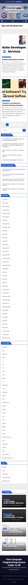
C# (3, 364)
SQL (3, 440)
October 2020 (5, 303)
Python (4, 423)
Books (3, 357)
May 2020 (4, 320)
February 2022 (5, 248)
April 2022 (4, 241)
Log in (3, 470)
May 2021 (4, 279)
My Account (15, 579)
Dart (3, 374)
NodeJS (4, 409)
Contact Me (9, 579)
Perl (3, 416)
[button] (23, 21)
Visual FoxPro (5, 454)
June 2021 (4, 275)
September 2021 (6, 265)
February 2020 (5, 331)
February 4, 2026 (8, 548)
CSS (3, 371)
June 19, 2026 (7, 505)
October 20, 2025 (7, 62)
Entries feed (5, 474)
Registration (14, 581)
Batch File (4, 354)
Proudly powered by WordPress (7, 575)
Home (5, 579)
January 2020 (5, 334)
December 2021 (6, 254)
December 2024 (6, 227)
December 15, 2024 (7, 107)
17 (17, 124)
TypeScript (4, 444)
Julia (3, 399)
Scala (3, 433)
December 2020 (6, 296)
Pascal (4, 412)
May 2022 (4, 237)
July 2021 (4, 272)
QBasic (4, 426)
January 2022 (5, 251)
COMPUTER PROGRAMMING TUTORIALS (12, 160)
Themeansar (24, 575)
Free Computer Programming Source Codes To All (14, 9)
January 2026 (5, 210)
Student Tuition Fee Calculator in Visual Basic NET (12, 531)
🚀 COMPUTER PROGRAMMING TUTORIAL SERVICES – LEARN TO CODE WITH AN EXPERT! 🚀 (13, 145)
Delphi (3, 378)
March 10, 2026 (8, 534)
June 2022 (4, 234)
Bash (3, 350)
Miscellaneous (5, 402)
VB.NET (4, 447)
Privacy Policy (21, 579)
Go (3, 381)
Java (3, 388)
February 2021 (5, 289)
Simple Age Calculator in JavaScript (14, 180)
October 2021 (5, 261)
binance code (5, 174)
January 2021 (5, 293)
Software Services (6, 100)
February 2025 (5, 223)
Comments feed (6, 477)
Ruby (3, 430)
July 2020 (4, 313)
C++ (3, 368)
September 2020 (6, 306)
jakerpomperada (18, 62)
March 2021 (5, 286)
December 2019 (6, 338)
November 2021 (6, 258)
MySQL (4, 406)
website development (7, 457)
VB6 (3, 451)
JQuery (4, 395)
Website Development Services (13, 59)
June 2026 (4, 199)
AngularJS (4, 347)
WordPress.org (5, 481)
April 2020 (4, 324)
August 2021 (5, 268)
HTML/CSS (5, 385)
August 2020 (5, 310)
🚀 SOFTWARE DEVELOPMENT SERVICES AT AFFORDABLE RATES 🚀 (13, 503)
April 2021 (4, 282)
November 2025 (6, 213)
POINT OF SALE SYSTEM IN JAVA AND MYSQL (13, 545)
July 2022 (4, 230)
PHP (3, 419)
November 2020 (6, 299)
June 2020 (4, 317)
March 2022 (5, 244)
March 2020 (5, 327)
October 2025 (5, 216)
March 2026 (5, 203)
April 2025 (4, 220)
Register (4, 467)
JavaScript (4, 392)
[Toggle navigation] (13, 21)
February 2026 (5, 206)
